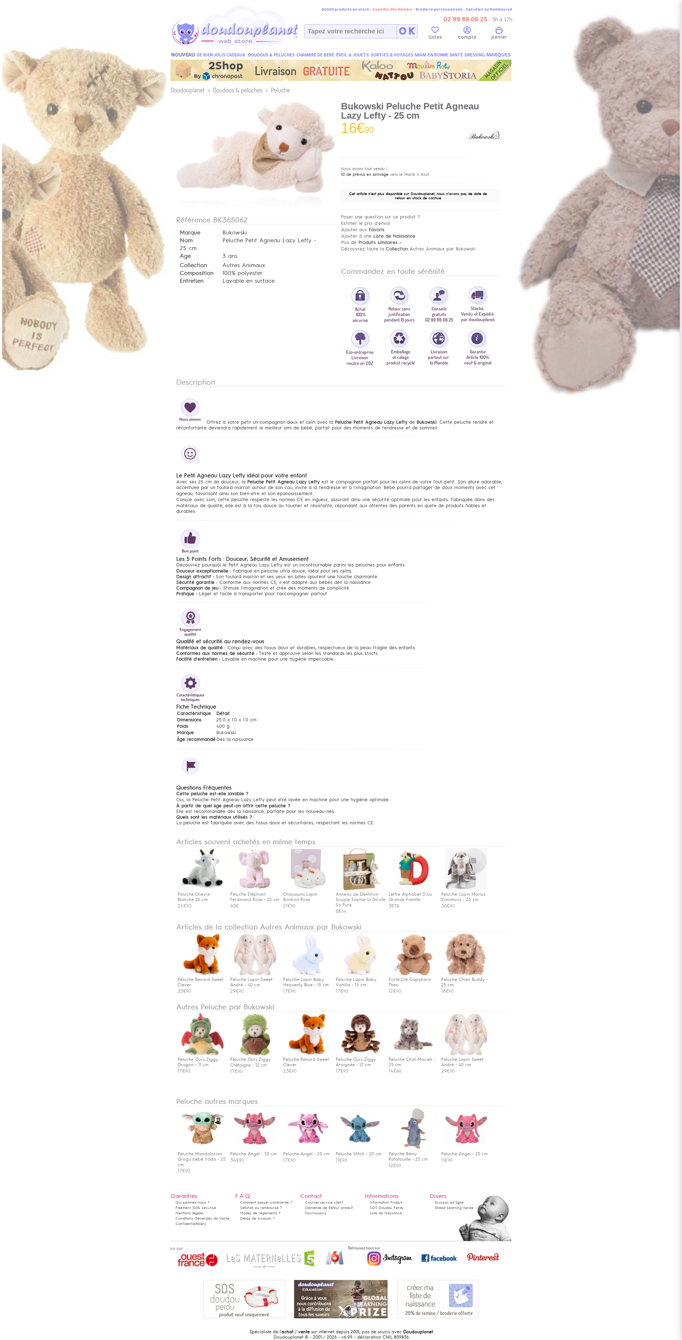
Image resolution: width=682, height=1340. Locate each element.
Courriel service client (324, 1202)
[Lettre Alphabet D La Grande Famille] (413, 888)
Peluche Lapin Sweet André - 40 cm (251, 982)
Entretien (192, 281)
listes (435, 37)
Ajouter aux (362, 229)
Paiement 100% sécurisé (195, 1208)
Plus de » (371, 242)
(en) (203, 1224)
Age (185, 256)
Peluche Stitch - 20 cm (358, 1153)
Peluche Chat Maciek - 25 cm (412, 1062)
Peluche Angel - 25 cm (306, 1153)
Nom (186, 240)
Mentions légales (189, 1213)
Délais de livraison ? (257, 1218)
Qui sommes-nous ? (192, 1202)
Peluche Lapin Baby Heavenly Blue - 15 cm (306, 982)
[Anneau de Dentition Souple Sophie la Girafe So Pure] (360, 888)
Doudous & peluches (237, 90)
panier (499, 37)
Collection (193, 265)
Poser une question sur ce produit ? (380, 216)
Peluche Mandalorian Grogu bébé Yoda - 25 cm (202, 1159)
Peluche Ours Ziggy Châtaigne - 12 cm (250, 1062)
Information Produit (386, 1202)
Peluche (280, 90)
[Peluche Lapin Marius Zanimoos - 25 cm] (466, 888)
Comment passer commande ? (266, 1202)
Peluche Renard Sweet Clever (200, 982)
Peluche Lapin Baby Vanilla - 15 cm (356, 982)
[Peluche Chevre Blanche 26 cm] (202, 888)
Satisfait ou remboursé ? (261, 1208)
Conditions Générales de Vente (202, 1218)
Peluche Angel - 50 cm (253, 1153)
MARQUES (498, 55)
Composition (196, 273)
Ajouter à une (378, 236)
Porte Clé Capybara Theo (410, 982)
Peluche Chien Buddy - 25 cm (464, 982)
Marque (190, 232)
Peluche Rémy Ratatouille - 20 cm (408, 1156)
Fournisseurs (315, 1213)
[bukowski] (484, 150)
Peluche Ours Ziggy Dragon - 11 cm (198, 1062)
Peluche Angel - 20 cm (464, 1153)
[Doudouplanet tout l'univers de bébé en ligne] (249, 44)
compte (467, 37)
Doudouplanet (187, 90)
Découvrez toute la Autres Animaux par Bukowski (408, 248)
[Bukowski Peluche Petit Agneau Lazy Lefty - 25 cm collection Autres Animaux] (255, 192)
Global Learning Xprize (454, 1208)
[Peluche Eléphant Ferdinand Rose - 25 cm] (255, 888)
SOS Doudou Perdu (387, 1208)
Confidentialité (187, 1224)
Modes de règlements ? (260, 1213)
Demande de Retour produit (329, 1208)
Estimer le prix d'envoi (365, 223)
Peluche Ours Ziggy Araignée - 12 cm (356, 1062)
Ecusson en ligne (449, 1202)
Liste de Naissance (386, 1213)
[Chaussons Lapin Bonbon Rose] (308, 888)
